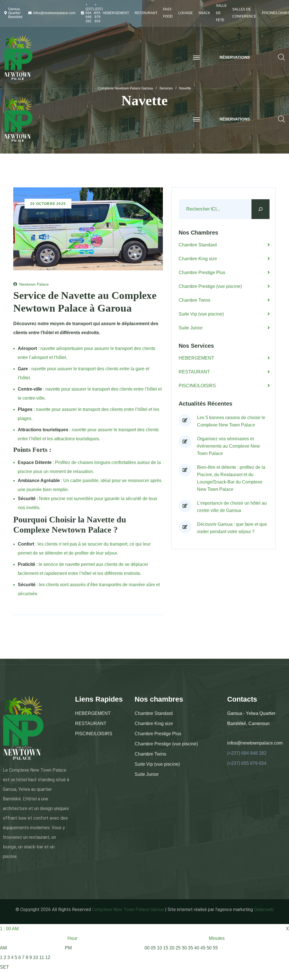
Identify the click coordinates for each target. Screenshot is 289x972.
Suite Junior (191, 327)
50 (209, 947)
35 (190, 947)
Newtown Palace (34, 284)
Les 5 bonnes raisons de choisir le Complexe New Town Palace (231, 421)
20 (171, 947)
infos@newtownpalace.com (54, 13)
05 (153, 947)
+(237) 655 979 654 (99, 13)
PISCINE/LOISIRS (197, 385)
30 (184, 947)
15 (165, 947)
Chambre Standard (198, 244)
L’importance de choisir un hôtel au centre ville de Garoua (232, 507)
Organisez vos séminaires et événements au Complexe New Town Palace (228, 446)
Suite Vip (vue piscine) (201, 314)
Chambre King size (198, 258)
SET (4, 967)
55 (215, 947)
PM (68, 947)
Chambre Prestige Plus (202, 272)
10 (35, 957)
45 (202, 947)
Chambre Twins (194, 300)
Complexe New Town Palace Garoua (128, 909)
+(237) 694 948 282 (90, 13)
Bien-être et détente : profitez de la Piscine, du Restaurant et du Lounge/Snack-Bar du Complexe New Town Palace (231, 478)
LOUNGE (185, 13)
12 (47, 957)
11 (41, 957)
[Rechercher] (260, 209)
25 (178, 947)
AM (3, 947)
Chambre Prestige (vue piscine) (210, 286)
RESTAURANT (146, 13)
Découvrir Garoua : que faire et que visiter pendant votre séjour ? (232, 528)
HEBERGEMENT (116, 13)
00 (147, 947)
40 (196, 947)
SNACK (204, 13)
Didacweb (264, 909)
